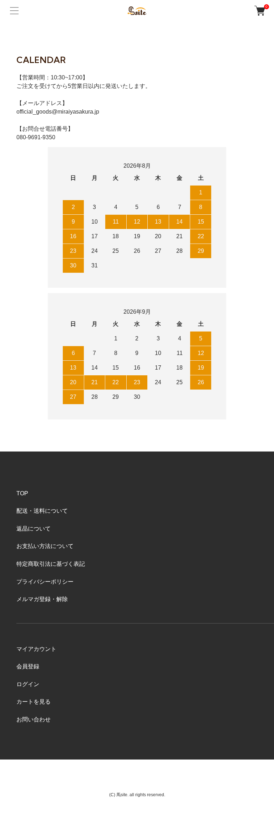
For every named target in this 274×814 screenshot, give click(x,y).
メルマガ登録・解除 (42, 599)
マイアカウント (36, 649)
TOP (22, 493)
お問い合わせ (33, 719)
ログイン (27, 684)
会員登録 (27, 666)
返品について (33, 529)
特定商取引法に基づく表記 (50, 564)
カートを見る (33, 702)
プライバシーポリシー (44, 582)
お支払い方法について (44, 546)
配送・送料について (42, 511)
